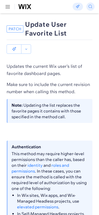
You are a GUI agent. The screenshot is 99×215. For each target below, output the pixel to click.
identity (35, 165)
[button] (14, 49)
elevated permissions (37, 206)
